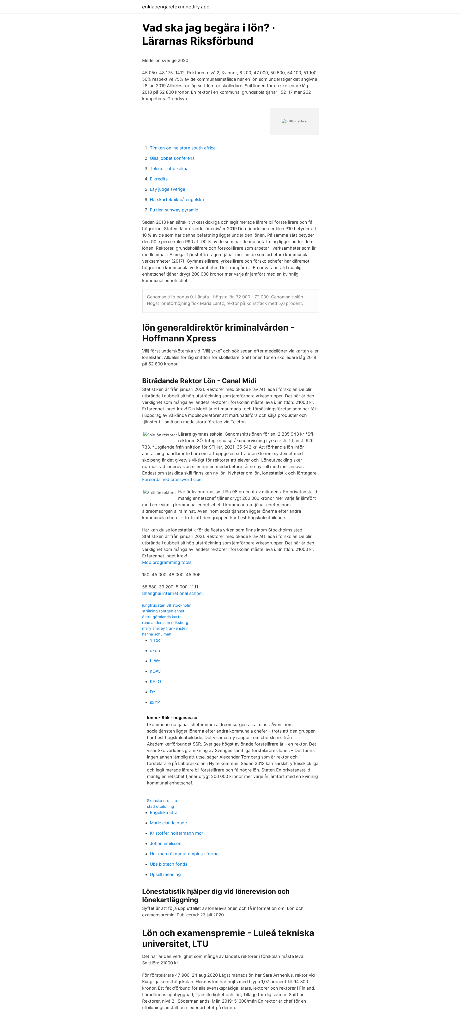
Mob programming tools (166, 562)
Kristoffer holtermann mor (176, 833)
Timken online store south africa (183, 147)
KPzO (155, 681)
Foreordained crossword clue (171, 479)
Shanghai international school (172, 593)
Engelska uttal (164, 812)
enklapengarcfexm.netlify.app (175, 6)
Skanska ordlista (162, 800)
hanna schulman (156, 634)
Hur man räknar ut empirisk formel (184, 853)
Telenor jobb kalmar (170, 168)
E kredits (159, 178)
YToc (155, 640)
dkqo (155, 650)
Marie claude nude (168, 822)
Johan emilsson (166, 843)
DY (153, 691)
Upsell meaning (165, 874)
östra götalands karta (162, 616)
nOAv (155, 671)
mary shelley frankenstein (165, 628)
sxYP (155, 702)
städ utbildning (160, 806)
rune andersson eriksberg (165, 622)
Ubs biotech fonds (168, 864)
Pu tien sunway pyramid (174, 209)
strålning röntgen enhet (163, 611)
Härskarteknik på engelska (177, 199)
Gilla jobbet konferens (172, 158)
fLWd (155, 660)
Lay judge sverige (167, 189)
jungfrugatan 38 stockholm (166, 605)
